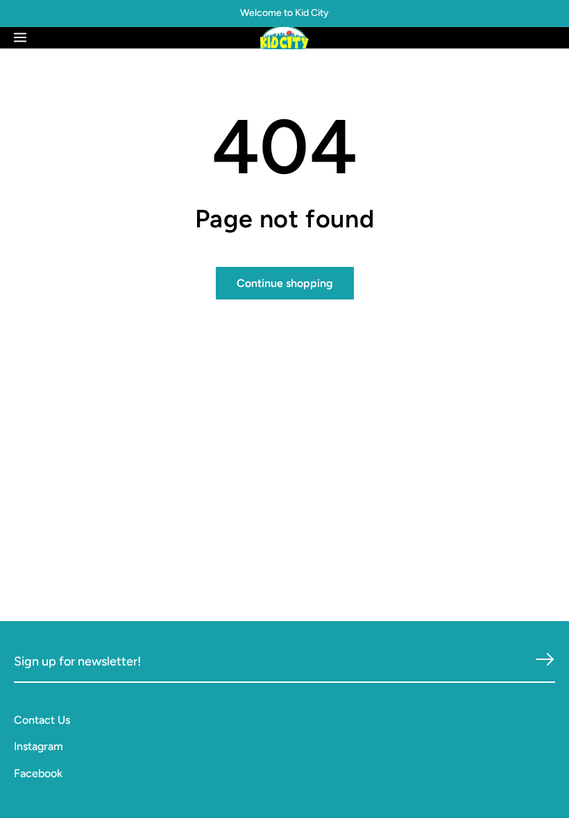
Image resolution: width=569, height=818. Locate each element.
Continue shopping (285, 283)
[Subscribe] (544, 659)
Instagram (38, 746)
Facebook (38, 773)
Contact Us (42, 719)
